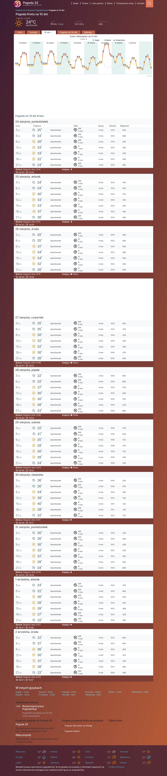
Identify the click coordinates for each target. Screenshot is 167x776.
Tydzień (33, 32)
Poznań (19, 757)
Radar (75, 3)
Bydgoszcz (125, 757)
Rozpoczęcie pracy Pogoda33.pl (33, 707)
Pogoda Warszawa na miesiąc (78, 725)
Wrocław (124, 751)
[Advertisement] (83, 96)
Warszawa (20, 751)
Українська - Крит (93, 695)
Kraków (53, 751)
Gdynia (123, 762)
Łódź (87, 751)
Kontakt (140, 3)
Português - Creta (47, 695)
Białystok (89, 762)
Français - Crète (69, 692)
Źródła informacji (116, 767)
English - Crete (22, 692)
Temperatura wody (125, 3)
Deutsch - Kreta (46, 692)
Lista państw (97, 3)
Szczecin (89, 757)
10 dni (47, 32)
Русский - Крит (69, 695)
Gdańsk (53, 757)
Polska (85, 3)
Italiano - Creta (115, 692)
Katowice (54, 762)
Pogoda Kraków (72, 731)
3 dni (20, 32)
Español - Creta (22, 695)
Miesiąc (88, 32)
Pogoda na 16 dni (69, 32)
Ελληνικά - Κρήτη (93, 692)
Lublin (18, 762)
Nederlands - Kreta (140, 692)
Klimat (110, 3)
